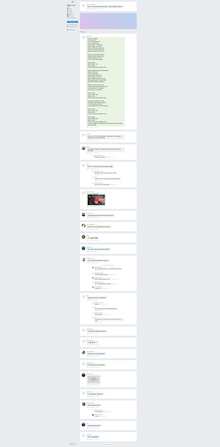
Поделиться (102, 8)
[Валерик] (84, 237)
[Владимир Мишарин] (84, 404)
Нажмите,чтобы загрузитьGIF (93, 379)
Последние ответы (73, 26)
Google (70, 10)
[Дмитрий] (84, 148)
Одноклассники (72, 17)
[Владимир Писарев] (84, 352)
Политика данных (72, 444)
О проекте (73, 442)
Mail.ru (70, 8)
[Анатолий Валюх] (84, 248)
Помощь (74, 443)
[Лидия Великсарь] (84, 375)
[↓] (100, 8)
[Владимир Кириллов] (84, 259)
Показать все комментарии (108, 265)
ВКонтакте (71, 16)
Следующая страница (108, 444)
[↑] (98, 8)
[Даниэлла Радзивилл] (84, 226)
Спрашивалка (72, 29)
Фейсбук (71, 14)
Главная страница (73, 24)
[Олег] (84, 424)
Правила (70, 443)
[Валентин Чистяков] (84, 214)
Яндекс (70, 12)
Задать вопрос (72, 22)
